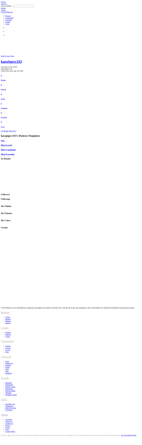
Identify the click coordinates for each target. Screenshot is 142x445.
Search (3, 8)
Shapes (7, 323)
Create (3, 10)
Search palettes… (7, 6)
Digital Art (9, 363)
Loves (3, 127)
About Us (8, 421)
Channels (8, 20)
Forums (8, 346)
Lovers (7, 350)
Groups (8, 348)
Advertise (8, 419)
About (4, 414)
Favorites (4, 117)
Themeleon (9, 406)
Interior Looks (10, 387)
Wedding (8, 373)
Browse (8, 16)
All (2, 131)
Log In (3, 2)
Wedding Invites (11, 395)
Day (14, 131)
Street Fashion (10, 391)
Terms (7, 427)
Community (9, 18)
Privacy (8, 425)
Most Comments (8, 150)
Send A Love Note (7, 56)
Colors (3, 99)
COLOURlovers (7, 12)
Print (7, 369)
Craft (7, 361)
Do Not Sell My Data (128, 435)
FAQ (7, 429)
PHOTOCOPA (10, 408)
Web (7, 371)
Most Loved (6, 145)
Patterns (3, 89)
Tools (7, 24)
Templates (4, 108)
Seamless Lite (10, 404)
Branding (8, 383)
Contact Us (9, 423)
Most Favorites (7, 154)
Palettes (3, 80)
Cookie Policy (10, 431)
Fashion (8, 365)
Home (7, 367)
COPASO (8, 410)
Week (11, 131)
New (3, 141)
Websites (8, 393)
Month (6, 131)
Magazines (9, 389)
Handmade (9, 385)
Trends (7, 22)
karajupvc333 (11, 61)
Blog (7, 352)
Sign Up (4, 4)
